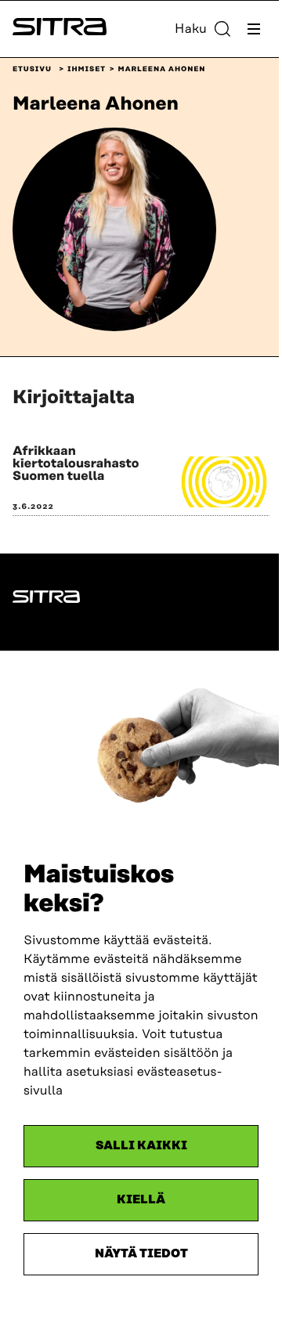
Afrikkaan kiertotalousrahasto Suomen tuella (76, 463)
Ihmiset (86, 70)
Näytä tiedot (141, 1253)
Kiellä (141, 1199)
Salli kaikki (141, 1145)
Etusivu (32, 70)
